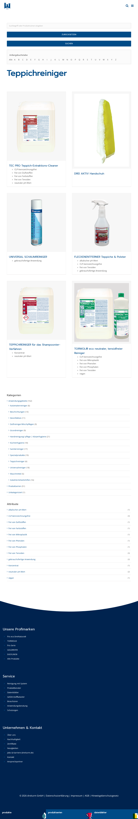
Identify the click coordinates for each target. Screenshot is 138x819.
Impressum (76, 795)
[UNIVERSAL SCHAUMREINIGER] (36, 222)
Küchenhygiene (17, 442)
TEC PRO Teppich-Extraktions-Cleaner (33, 166)
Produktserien (14, 486)
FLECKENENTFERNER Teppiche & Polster (100, 257)
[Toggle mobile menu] (132, 5)
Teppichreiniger (17, 461)
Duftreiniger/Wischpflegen (22, 424)
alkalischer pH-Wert (17, 509)
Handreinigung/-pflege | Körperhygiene (28, 436)
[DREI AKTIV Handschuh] (101, 130)
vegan (11, 578)
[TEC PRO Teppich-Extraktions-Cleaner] (36, 126)
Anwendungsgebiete (17, 401)
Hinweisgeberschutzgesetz (105, 795)
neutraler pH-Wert (16, 571)
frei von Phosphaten (17, 547)
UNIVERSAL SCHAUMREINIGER (28, 257)
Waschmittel (15, 473)
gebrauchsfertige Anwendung (21, 559)
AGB (87, 795)
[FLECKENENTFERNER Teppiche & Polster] (101, 222)
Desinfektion (15, 418)
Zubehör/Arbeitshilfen (20, 480)
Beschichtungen (17, 412)
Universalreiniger (18, 467)
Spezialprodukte (17, 455)
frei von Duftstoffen (17, 522)
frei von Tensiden (16, 553)
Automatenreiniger (18, 405)
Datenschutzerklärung (57, 795)
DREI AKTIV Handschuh (89, 174)
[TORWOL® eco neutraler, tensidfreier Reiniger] (101, 312)
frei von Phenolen (16, 540)
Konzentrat (13, 565)
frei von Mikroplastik (17, 534)
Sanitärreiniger (17, 449)
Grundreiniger (16, 430)
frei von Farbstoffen (17, 528)
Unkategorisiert (15, 492)
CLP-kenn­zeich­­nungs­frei (19, 516)
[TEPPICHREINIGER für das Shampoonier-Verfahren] (36, 310)
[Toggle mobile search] (127, 5)
